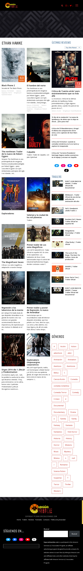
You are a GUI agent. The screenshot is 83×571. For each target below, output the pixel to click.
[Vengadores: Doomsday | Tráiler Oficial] (58, 233)
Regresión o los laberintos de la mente (12, 308)
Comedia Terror (60, 392)
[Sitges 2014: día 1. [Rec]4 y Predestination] (13, 349)
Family (74, 419)
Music (56, 451)
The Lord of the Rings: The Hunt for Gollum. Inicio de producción (72, 256)
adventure (58, 353)
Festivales (38, 519)
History (69, 438)
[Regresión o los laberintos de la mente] (13, 287)
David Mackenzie (76, 111)
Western (57, 491)
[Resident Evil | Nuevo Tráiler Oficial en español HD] (58, 221)
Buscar (46, 529)
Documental (59, 405)
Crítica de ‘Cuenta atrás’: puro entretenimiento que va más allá (66, 93)
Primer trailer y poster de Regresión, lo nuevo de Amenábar (37, 310)
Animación (58, 359)
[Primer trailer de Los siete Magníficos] (38, 232)
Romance (64, 465)
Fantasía (69, 425)
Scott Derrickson (7, 95)
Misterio (68, 445)
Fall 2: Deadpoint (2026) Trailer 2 (71, 209)
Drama (40, 107)
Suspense (4, 93)
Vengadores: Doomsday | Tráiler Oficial (72, 233)
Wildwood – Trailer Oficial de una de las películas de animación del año (72, 198)
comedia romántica (61, 386)
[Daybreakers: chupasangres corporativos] (38, 345)
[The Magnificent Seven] (13, 241)
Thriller (68, 484)
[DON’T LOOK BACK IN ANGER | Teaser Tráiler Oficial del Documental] (58, 290)
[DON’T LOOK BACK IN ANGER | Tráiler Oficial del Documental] (58, 183)
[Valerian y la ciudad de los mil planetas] (38, 194)
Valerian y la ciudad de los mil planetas (37, 216)
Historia (57, 438)
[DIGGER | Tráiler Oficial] (58, 268)
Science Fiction (59, 471)
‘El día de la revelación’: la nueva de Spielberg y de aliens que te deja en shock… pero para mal (65, 119)
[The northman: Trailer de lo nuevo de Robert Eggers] (13, 131)
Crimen (57, 399)
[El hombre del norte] (38, 65)
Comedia (74, 379)
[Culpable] (38, 131)
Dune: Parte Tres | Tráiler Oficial (72, 278)
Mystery (67, 451)
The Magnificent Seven (13, 262)
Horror (56, 445)
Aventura (34, 107)
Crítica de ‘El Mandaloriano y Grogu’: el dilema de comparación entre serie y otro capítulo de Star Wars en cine (65, 131)
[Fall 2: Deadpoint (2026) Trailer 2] (58, 210)
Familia (63, 419)
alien (70, 353)
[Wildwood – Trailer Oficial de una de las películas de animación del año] (58, 197)
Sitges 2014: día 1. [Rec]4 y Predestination (13, 370)
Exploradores (8, 213)
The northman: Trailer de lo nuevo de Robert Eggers (12, 154)
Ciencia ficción (59, 379)
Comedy (75, 392)
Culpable (31, 152)
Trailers (24, 519)
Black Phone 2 (8, 85)
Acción (29, 107)
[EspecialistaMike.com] (11, 8)
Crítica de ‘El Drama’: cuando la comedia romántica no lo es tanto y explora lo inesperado (65, 144)
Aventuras (71, 366)
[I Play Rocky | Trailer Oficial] (58, 244)
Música (56, 458)
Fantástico (58, 432)
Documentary (59, 412)
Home (19, 519)
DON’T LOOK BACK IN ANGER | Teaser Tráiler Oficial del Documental (73, 291)
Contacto (46, 519)
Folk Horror (72, 432)
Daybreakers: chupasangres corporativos (33, 362)
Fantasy (57, 425)
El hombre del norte (36, 85)
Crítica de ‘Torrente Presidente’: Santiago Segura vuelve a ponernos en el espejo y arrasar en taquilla (65, 155)
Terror (10, 93)
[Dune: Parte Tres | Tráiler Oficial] (58, 279)
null (73, 458)
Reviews (31, 519)
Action (73, 346)
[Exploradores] (13, 193)
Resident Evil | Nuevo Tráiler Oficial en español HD (73, 221)
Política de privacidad (58, 519)
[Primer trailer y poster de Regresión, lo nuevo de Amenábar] (38, 287)
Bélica (56, 373)
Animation (72, 359)
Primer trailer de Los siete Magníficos (36, 245)
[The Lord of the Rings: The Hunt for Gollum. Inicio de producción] (58, 255)
